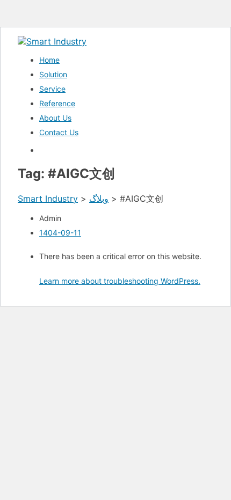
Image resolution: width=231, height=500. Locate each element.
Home (49, 59)
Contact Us (58, 132)
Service (52, 88)
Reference (57, 103)
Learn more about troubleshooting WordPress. (119, 280)
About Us (55, 117)
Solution (53, 74)
